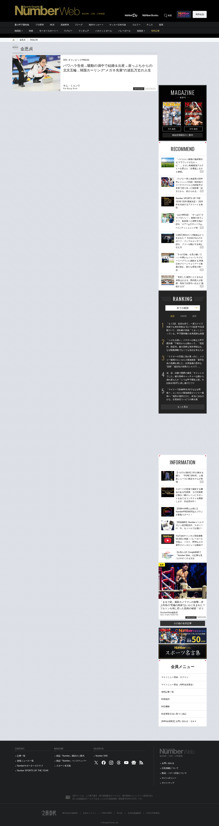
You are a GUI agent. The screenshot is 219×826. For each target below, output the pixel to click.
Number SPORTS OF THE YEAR (32, 770)
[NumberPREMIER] (184, 14)
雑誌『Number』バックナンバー (71, 761)
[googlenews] (133, 763)
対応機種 (165, 706)
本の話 (119, 813)
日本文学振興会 (153, 813)
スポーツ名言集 (63, 766)
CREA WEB (106, 813)
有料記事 (155, 31)
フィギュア (84, 31)
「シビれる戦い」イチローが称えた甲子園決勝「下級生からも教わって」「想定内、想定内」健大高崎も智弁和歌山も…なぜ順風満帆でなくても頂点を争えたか (185, 345)
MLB (52, 25)
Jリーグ (79, 25)
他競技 (140, 31)
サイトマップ (168, 783)
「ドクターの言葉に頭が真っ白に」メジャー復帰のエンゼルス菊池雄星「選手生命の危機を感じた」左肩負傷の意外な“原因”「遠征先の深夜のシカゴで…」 (185, 361)
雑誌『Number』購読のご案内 (70, 756)
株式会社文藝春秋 (70, 813)
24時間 (183, 316)
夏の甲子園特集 (22, 25)
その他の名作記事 (183, 623)
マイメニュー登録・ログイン (174, 677)
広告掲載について (170, 768)
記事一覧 (21, 756)
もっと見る (182, 407)
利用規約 (165, 699)
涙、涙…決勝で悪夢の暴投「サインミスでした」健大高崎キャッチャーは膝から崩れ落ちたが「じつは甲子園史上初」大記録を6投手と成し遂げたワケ (185, 378)
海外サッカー (95, 25)
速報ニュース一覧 (25, 761)
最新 (172, 316)
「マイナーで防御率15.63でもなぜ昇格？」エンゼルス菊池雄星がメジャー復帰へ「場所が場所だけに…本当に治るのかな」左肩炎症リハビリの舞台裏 (185, 394)
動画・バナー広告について (174, 773)
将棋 (31, 31)
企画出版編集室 (134, 813)
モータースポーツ (47, 31)
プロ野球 (39, 25)
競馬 (161, 25)
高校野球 (65, 25)
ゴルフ (135, 25)
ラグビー (68, 31)
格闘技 (18, 31)
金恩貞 (22, 40)
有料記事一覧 (167, 692)
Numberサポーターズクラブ (30, 766)
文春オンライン (89, 813)
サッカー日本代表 (117, 25)
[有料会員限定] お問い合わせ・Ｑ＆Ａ (178, 721)
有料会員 (200, 14)
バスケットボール (103, 31)
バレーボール (124, 31)
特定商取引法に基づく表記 (173, 714)
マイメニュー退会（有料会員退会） (178, 684)
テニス (150, 25)
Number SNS (102, 756)
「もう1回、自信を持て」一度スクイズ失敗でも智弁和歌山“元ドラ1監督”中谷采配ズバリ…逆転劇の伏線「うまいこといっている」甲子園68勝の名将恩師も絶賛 (185, 328)
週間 (194, 316)
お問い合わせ (168, 763)
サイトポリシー (169, 778)
